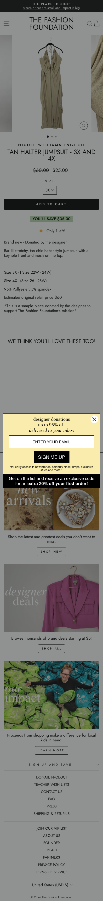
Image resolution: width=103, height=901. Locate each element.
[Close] (94, 419)
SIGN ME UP (51, 457)
